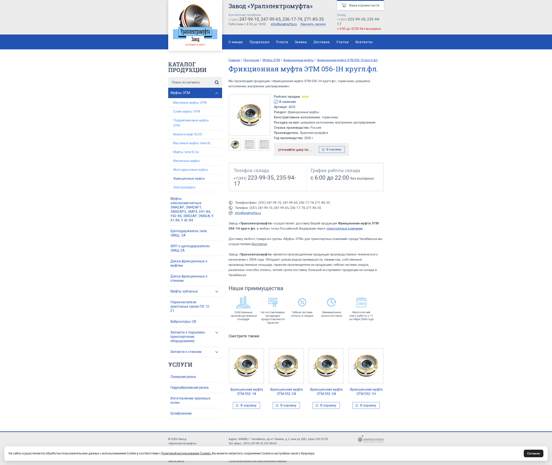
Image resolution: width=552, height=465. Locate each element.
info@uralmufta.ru (284, 24)
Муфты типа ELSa (186, 152)
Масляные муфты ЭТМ (190, 103)
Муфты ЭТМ (180, 93)
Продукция (259, 42)
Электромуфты (184, 187)
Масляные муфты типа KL (192, 143)
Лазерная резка (183, 377)
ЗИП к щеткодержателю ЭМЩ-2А (190, 248)
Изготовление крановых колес (190, 400)
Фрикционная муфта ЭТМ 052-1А (246, 391)
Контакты (364, 42)
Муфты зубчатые (184, 291)
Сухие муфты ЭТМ (186, 111)
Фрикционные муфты (189, 178)
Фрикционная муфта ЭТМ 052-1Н (366, 391)
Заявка (301, 42)
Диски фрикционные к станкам (188, 278)
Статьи (342, 42)
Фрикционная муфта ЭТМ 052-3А (326, 391)
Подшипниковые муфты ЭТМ (191, 122)
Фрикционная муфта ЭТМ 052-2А (286, 391)
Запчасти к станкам (185, 352)
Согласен (533, 453)
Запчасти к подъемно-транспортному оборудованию (188, 336)
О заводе (236, 42)
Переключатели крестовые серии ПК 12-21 (190, 306)
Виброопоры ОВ (183, 321)
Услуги (282, 42)
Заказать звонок (313, 24)
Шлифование (181, 413)
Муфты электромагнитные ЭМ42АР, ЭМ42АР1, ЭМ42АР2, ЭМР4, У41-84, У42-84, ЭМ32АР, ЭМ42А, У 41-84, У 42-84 (191, 209)
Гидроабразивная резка (189, 387)
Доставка (322, 42)
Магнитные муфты (186, 161)
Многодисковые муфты (190, 170)
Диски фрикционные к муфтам (188, 263)
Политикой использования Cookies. (186, 453)
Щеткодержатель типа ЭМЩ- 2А (188, 233)
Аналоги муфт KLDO (187, 134)
